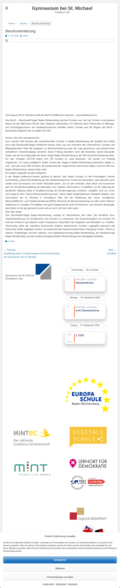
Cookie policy (48, 584)
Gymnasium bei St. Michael (62, 8)
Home (12, 23)
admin (25, 36)
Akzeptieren (60, 559)
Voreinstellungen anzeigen (60, 577)
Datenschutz (61, 584)
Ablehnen (60, 568)
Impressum (72, 584)
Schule (24, 23)
